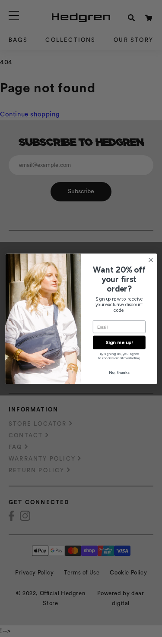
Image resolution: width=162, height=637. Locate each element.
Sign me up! (119, 342)
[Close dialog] (150, 259)
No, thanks (119, 372)
